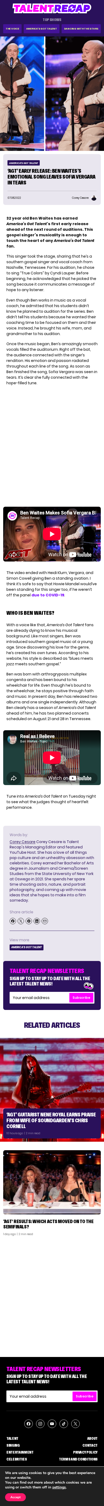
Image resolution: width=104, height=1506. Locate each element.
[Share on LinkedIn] (37, 921)
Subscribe (81, 997)
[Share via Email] (45, 921)
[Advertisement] (52, 1294)
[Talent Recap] (52, 8)
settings (59, 1487)
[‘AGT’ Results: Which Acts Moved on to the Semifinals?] (52, 1182)
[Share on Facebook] (13, 921)
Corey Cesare (22, 841)
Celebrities (16, 1459)
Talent (12, 1438)
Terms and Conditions (78, 1459)
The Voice (12, 28)
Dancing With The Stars (81, 28)
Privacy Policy (85, 1452)
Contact (90, 1445)
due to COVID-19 (47, 595)
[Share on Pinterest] (29, 921)
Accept (15, 1497)
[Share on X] (21, 921)
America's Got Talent (41, 28)
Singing (13, 1445)
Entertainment (19, 1452)
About (92, 1438)
